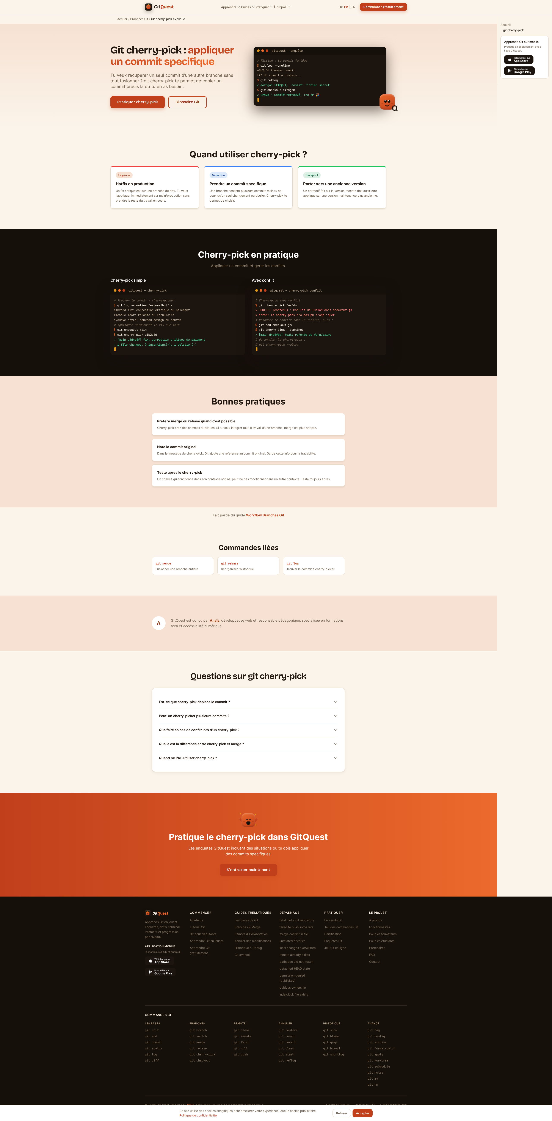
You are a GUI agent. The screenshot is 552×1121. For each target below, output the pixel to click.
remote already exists (294, 954)
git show (330, 1030)
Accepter (362, 1113)
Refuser (341, 1113)
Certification (332, 934)
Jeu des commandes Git (341, 927)
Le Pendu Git (333, 920)
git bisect (331, 1048)
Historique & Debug (248, 948)
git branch (198, 1030)
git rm (373, 1085)
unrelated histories (292, 941)
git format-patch (381, 1048)
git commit (153, 1042)
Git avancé (242, 954)
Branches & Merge (247, 927)
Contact (374, 961)
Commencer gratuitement (383, 7)
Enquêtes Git (333, 941)
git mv (373, 1078)
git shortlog (333, 1054)
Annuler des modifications (253, 941)
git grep (330, 1042)
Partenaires (377, 948)
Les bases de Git (246, 920)
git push (241, 1054)
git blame (331, 1036)
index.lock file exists (293, 994)
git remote (242, 1036)
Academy (196, 920)
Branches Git (139, 19)
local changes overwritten (297, 948)
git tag (374, 1030)
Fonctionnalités (379, 927)
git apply (375, 1054)
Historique (331, 1023)
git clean (286, 1048)
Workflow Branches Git (265, 515)
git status (153, 1048)
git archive (377, 1042)
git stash (286, 1054)
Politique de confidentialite (198, 1115)
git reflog (287, 1060)
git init (152, 1030)
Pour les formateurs (383, 934)
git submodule (379, 1066)
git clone (241, 1030)
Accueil (122, 19)
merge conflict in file (293, 934)
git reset (286, 1036)
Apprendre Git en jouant (206, 941)
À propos (280, 7)
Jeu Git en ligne (335, 948)
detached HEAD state (294, 968)
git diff (152, 1060)
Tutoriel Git (197, 927)
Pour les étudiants (381, 941)
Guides (246, 7)
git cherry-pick (202, 1054)
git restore (288, 1030)
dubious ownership (292, 987)
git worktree (378, 1060)
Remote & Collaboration (251, 934)
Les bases (152, 1023)
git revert (287, 1042)
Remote (240, 1023)
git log (151, 1054)
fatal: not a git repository (296, 920)
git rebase (198, 1048)
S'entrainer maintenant (248, 869)
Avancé (373, 1023)
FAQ (372, 954)
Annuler (285, 1023)
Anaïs (214, 620)
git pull (241, 1048)
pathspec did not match (296, 961)
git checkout (200, 1060)
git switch (198, 1036)
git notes (375, 1072)
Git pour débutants (203, 934)
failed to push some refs (296, 927)
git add (151, 1036)
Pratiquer (262, 7)
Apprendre (228, 7)
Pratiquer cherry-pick (137, 102)
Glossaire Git (187, 102)
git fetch (241, 1042)
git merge (197, 1042)
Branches (197, 1023)
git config (376, 1036)
